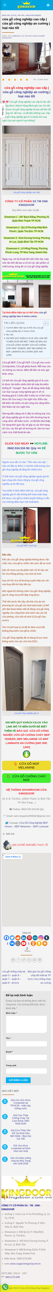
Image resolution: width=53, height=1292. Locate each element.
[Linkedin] (23, 937)
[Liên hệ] (5, 1287)
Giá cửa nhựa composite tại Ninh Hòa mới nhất (20, 1148)
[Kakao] (39, 943)
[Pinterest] (29, 937)
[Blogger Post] (17, 943)
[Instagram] (40, 937)
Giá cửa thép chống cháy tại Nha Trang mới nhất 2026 (20, 1161)
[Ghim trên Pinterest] (34, 960)
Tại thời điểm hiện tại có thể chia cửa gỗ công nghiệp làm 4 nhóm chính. (24, 329)
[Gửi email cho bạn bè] (29, 960)
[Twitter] (12, 937)
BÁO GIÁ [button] (10, 834)
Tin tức (21, 15)
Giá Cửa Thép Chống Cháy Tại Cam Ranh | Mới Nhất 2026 (20, 1119)
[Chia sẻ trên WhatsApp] (13, 960)
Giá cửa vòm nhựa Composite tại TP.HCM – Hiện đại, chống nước (20, 1104)
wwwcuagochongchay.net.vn (25, 1263)
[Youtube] (23, 943)
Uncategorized (33, 15)
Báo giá (6, 15)
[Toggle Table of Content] (44, 323)
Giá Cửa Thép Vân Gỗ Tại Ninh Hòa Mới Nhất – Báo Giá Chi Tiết (20, 1134)
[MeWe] (35, 937)
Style (13, 15)
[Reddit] (17, 937)
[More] (44, 943)
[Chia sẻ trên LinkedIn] (39, 960)
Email (9, 1052)
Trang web (11, 1065)
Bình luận (11, 1013)
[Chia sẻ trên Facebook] (18, 960)
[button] (5, 5)
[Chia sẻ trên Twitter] (23, 960)
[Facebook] (6, 937)
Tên (8, 1038)
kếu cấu (9, 334)
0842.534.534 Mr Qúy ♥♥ (24, 448)
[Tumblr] (46, 937)
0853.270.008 (12, 1277)
